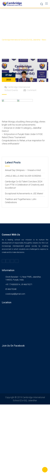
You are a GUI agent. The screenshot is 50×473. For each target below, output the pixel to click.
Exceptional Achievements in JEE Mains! (24, 193)
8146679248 (10, 289)
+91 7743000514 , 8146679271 (18, 284)
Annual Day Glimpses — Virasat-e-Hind (23, 170)
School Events (11, 90)
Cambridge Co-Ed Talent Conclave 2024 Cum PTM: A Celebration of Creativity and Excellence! (24, 184)
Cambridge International (19, 87)
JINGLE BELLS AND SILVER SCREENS (23, 176)
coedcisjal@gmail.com (15, 294)
